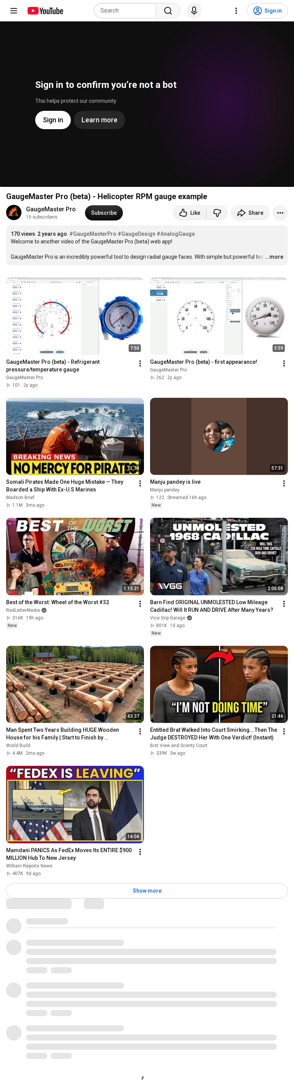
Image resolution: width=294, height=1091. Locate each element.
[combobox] (127, 10)
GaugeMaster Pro (51, 209)
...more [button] (274, 257)
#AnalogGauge (176, 234)
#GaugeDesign (136, 234)
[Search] (168, 10)
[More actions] (280, 212)
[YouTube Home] (45, 10)
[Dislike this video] (217, 212)
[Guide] (13, 10)
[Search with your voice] (194, 10)
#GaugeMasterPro (92, 234)
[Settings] (236, 10)
